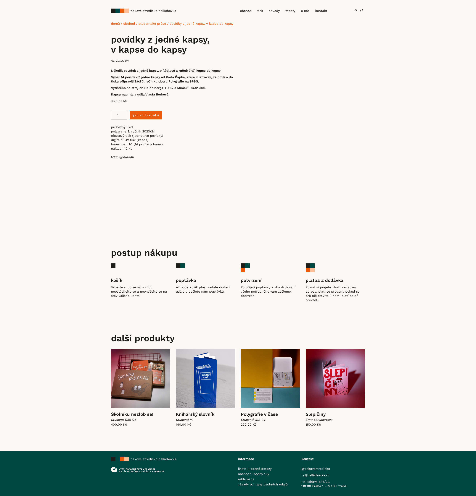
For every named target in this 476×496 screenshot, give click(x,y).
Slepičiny (316, 414)
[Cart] (361, 10)
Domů (115, 23)
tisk (260, 11)
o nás (305, 11)
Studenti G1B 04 (253, 420)
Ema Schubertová (319, 420)
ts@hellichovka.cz (315, 475)
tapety (290, 11)
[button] (356, 10)
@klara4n (126, 157)
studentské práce (152, 23)
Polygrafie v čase (259, 414)
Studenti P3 (120, 61)
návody (274, 11)
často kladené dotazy (255, 469)
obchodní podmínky (253, 474)
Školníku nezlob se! (132, 414)
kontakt (321, 11)
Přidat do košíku (146, 115)
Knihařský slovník (195, 414)
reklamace (246, 479)
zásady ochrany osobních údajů (263, 484)
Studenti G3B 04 (123, 420)
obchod (246, 11)
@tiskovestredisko (315, 469)
